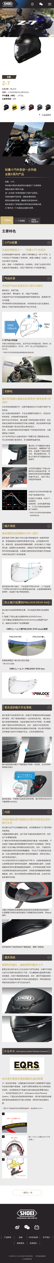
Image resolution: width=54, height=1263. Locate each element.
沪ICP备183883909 (40, 1256)
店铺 (20, 1237)
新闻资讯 (20, 1243)
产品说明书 (46, 115)
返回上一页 (27, 1193)
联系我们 (33, 1243)
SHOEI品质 (33, 1237)
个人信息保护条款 (27, 1259)
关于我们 (46, 1237)
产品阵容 (7, 1237)
